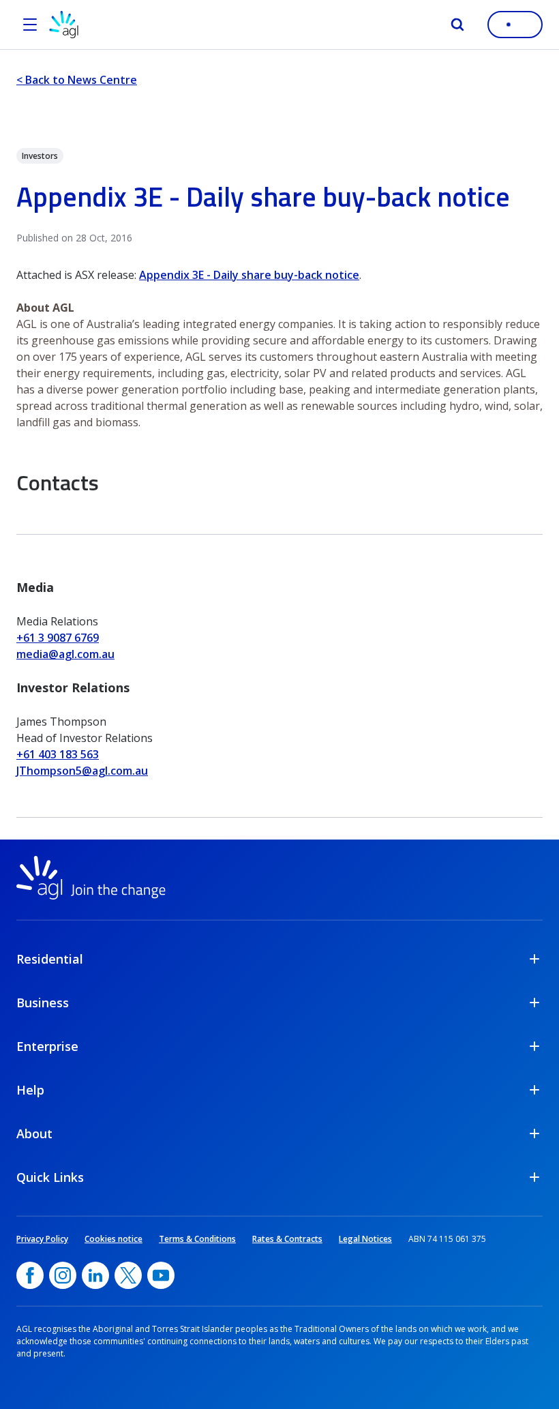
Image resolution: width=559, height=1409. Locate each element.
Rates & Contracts (287, 1239)
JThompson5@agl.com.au (82, 770)
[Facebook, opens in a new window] (30, 1275)
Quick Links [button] (50, 1177)
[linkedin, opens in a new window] (95, 1275)
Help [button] (30, 1090)
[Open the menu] (30, 24)
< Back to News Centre (76, 79)
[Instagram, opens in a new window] (62, 1275)
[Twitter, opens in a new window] (128, 1275)
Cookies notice (113, 1239)
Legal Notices (365, 1239)
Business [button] (42, 1002)
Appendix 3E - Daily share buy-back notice (249, 274)
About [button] (34, 1133)
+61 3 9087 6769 (57, 637)
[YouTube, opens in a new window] (161, 1275)
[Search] (457, 24)
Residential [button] (49, 959)
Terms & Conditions (197, 1239)
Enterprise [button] (47, 1046)
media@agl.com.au (65, 654)
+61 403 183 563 (57, 754)
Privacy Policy (42, 1239)
